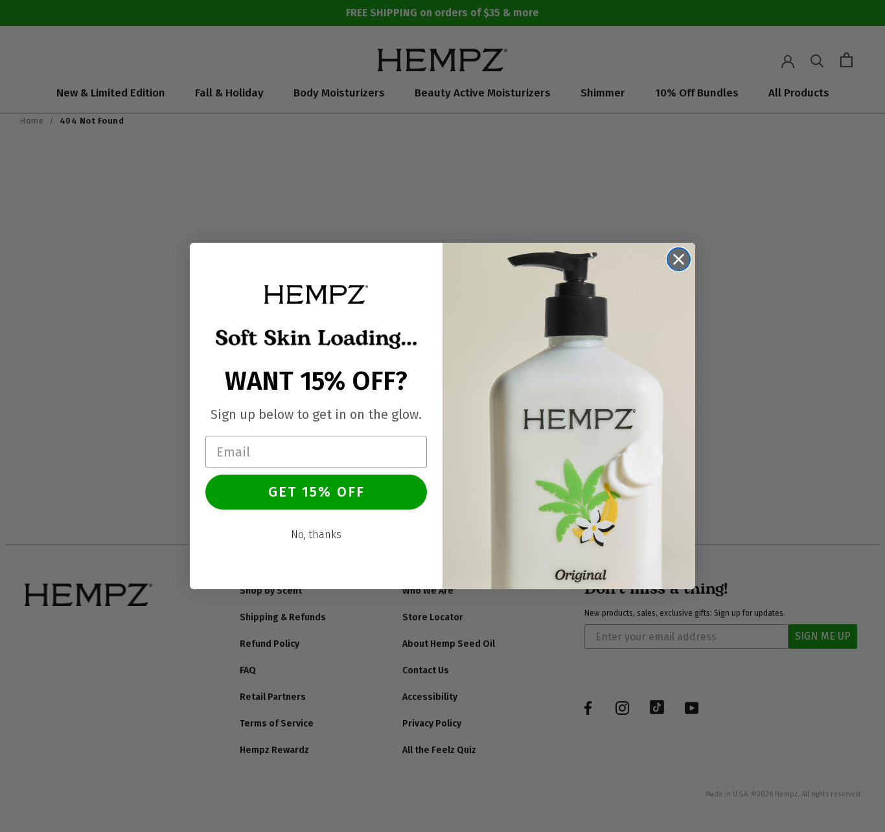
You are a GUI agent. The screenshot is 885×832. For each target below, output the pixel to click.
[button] (316, 294)
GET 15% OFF (316, 491)
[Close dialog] (678, 259)
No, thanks (316, 534)
